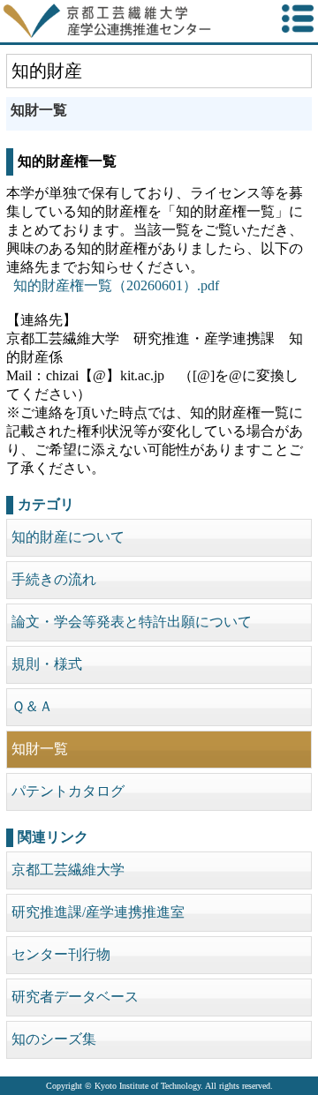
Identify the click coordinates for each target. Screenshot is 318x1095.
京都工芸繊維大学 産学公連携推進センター (127, 21)
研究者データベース (75, 996)
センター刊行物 (60, 954)
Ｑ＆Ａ (32, 706)
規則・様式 (46, 663)
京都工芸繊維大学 (68, 869)
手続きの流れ (53, 579)
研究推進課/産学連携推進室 (98, 911)
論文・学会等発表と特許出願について (131, 621)
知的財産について (68, 536)
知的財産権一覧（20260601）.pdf (116, 285)
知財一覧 (39, 748)
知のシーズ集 (53, 1038)
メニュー (298, 19)
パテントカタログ (68, 791)
